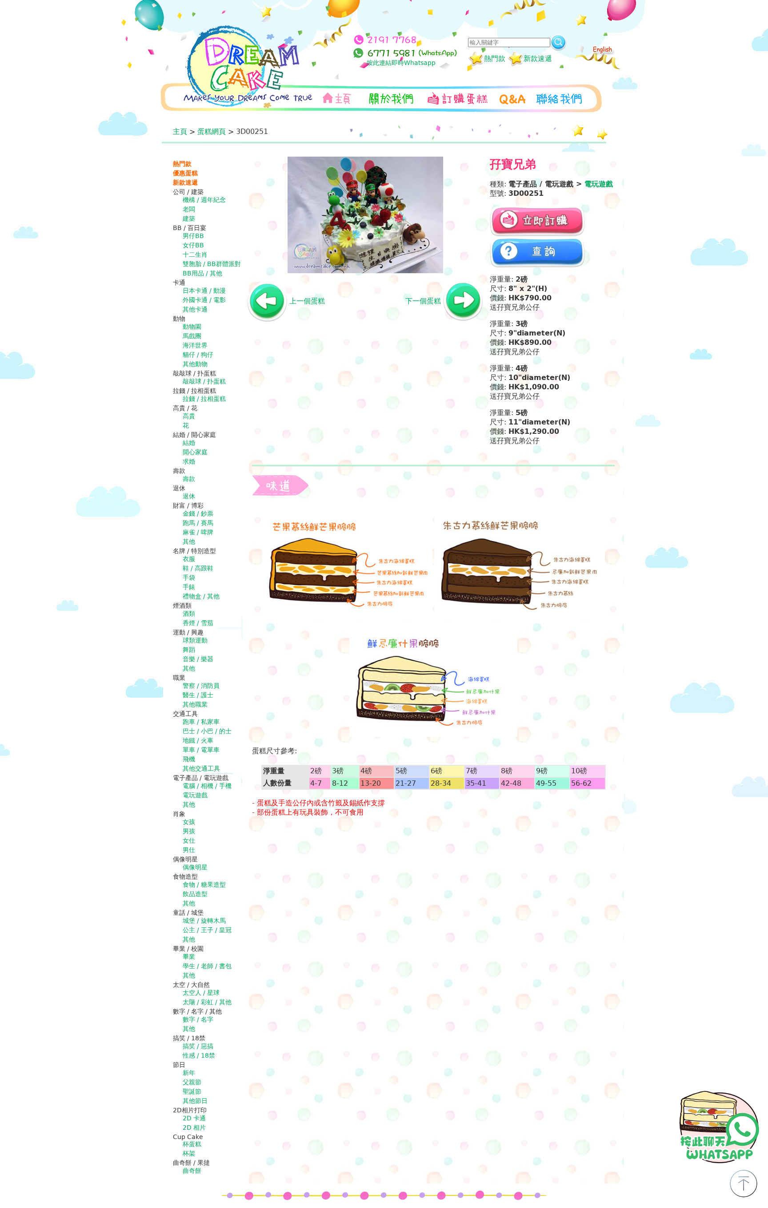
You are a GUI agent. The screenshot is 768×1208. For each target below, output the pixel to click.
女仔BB (193, 245)
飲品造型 (195, 893)
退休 (189, 496)
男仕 (189, 849)
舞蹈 (189, 649)
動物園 (192, 326)
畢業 (189, 956)
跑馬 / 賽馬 (198, 522)
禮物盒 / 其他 (201, 596)
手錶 (189, 586)
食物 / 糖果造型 (204, 884)
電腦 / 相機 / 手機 (207, 785)
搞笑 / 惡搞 (198, 1046)
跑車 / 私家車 (201, 721)
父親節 (192, 1082)
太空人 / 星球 (201, 992)
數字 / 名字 (198, 1019)
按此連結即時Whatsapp (401, 62)
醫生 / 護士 (198, 695)
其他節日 (195, 1100)
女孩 (189, 821)
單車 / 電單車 (201, 749)
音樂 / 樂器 (198, 659)
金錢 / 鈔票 (198, 513)
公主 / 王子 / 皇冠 (207, 929)
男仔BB (193, 235)
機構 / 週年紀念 (204, 199)
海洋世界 (195, 345)
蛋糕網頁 (211, 131)
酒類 (189, 613)
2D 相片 (194, 1127)
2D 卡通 (194, 1118)
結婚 (189, 442)
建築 (189, 218)
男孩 (189, 831)
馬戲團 (192, 335)
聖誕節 (192, 1091)
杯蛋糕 (192, 1143)
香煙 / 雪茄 (198, 622)
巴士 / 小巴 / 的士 (207, 731)
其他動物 (195, 364)
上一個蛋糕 (307, 301)
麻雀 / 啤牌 (198, 532)
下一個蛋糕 (423, 301)
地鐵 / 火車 (198, 740)
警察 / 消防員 (201, 685)
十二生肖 (195, 254)
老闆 (189, 209)
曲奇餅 (192, 1170)
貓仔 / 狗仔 (198, 354)
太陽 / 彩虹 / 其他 (207, 1002)
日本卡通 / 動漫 (204, 290)
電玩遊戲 (195, 795)
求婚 (189, 461)
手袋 (189, 577)
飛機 (189, 759)
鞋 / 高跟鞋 (198, 568)
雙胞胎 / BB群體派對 (212, 263)
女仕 (189, 840)
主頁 (180, 131)
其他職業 (195, 704)
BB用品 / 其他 (202, 273)
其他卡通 (195, 309)
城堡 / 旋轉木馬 (204, 920)
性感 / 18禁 (199, 1055)
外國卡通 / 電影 (204, 299)
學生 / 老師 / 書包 (207, 966)
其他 (189, 541)
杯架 (189, 1153)
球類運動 (195, 640)
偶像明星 (195, 867)
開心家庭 (195, 452)
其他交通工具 (201, 768)
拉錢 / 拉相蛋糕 (204, 398)
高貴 (189, 416)
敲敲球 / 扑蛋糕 (204, 381)
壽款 (189, 478)
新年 (189, 1072)
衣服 (189, 558)
